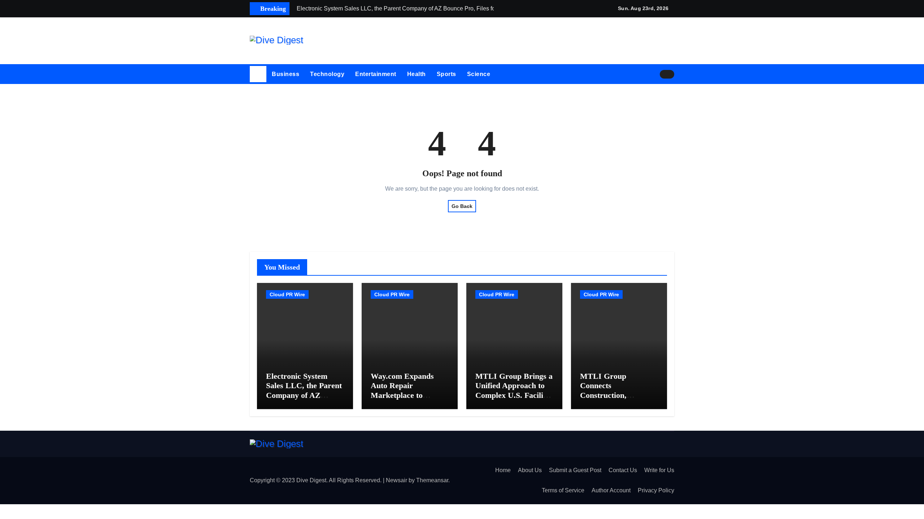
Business (285, 74)
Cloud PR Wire (287, 294)
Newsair (396, 480)
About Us (530, 470)
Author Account (611, 490)
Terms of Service (563, 490)
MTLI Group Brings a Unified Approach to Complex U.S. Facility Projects (514, 390)
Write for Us (659, 470)
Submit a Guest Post (575, 470)
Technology (327, 74)
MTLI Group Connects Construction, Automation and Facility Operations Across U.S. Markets (615, 400)
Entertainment (375, 74)
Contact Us (623, 470)
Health (416, 74)
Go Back (462, 206)
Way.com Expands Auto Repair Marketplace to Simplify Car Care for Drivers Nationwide (408, 395)
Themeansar (432, 480)
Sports (446, 74)
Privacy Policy (656, 490)
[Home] (258, 74)
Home (503, 470)
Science (479, 74)
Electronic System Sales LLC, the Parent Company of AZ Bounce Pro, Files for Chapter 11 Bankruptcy (304, 400)
